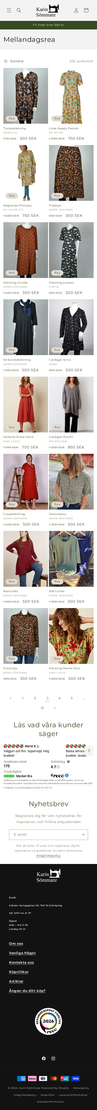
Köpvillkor (48, 1095)
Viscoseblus (57, 514)
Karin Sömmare (29, 1088)
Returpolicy (81, 1088)
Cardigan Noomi (61, 437)
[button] (9, 10)
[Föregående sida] (11, 698)
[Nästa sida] (55, 708)
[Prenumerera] (83, 834)
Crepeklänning (14, 514)
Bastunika (10, 591)
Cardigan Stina (60, 359)
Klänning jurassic (61, 282)
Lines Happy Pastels (64, 128)
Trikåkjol (55, 205)
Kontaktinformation (50, 1101)
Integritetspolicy (25, 1095)
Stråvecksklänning (16, 359)
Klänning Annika (15, 282)
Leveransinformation (73, 1095)
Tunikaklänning (14, 128)
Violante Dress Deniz (18, 437)
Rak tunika (57, 591)
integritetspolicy (48, 855)
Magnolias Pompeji (17, 205)
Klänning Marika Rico (64, 668)
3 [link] (47, 698)
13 (42, 708)
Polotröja (10, 668)
